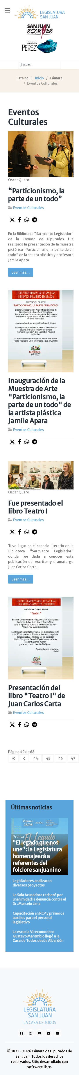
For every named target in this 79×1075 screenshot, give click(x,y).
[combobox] (39, 64)
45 (48, 758)
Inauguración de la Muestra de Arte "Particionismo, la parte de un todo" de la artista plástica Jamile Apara (39, 401)
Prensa (18, 836)
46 (60, 758)
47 (73, 758)
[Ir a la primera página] (13, 758)
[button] (12, 219)
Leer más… (21, 272)
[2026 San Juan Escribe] (39, 31)
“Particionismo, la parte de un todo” (36, 195)
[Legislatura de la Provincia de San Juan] (39, 11)
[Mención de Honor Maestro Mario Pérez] (39, 46)
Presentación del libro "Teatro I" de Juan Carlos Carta (36, 696)
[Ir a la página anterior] (24, 758)
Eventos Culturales (28, 208)
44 (35, 758)
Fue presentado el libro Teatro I (35, 507)
